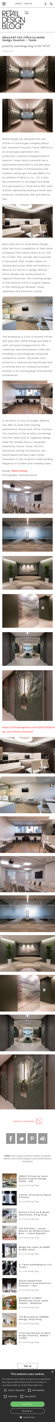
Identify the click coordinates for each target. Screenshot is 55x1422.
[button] (5, 1390)
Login (18, 3)
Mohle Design (20, 470)
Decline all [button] (27, 1411)
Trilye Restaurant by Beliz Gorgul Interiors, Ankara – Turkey (35, 1335)
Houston (28, 1156)
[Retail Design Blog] (27, 20)
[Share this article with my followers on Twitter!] (21, 1138)
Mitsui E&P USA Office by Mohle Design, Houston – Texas (23, 38)
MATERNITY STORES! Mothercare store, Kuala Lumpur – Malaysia (33, 1300)
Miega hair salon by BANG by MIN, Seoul (34, 1248)
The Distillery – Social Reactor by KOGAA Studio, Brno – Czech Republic (34, 1231)
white (40, 1158)
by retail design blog (29, 1185)
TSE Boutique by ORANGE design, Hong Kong (34, 1318)
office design (24, 1158)
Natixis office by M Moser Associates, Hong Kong (34, 1213)
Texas (34, 1158)
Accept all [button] (27, 1404)
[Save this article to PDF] (42, 1138)
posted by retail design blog (17, 46)
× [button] (52, 1372)
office (14, 1158)
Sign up (28, 3)
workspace (27, 1161)
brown (13, 1156)
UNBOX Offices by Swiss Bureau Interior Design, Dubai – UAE (33, 1178)
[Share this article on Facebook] (10, 1138)
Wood (47, 1158)
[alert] (27, 1395)
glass (20, 1156)
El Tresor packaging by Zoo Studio (35, 1265)
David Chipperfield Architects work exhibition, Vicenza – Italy (35, 1283)
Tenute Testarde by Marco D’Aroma (35, 1196)
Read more (38, 1385)
